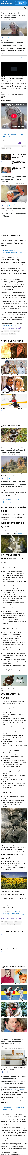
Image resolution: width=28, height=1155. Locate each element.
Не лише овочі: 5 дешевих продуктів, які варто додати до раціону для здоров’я (13, 1107)
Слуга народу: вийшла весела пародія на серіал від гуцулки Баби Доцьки (13, 134)
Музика (18, 146)
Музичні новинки (9, 146)
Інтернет (8, 148)
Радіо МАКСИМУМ (11, 140)
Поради (7, 331)
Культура (9, 924)
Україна (4, 924)
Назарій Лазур (19, 454)
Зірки (3, 148)
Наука (15, 921)
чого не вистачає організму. (8, 325)
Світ (20, 921)
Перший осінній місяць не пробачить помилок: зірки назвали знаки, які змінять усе (14, 501)
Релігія (7, 921)
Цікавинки (12, 333)
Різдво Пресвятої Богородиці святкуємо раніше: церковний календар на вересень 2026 (13, 913)
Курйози (23, 146)
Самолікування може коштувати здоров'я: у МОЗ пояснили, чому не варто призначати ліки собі (13, 250)
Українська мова (14, 331)
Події (11, 921)
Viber (20, 143)
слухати (21, 2)
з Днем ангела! (20, 533)
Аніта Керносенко (20, 183)
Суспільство (17, 924)
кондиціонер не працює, (17, 1089)
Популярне (5, 333)
